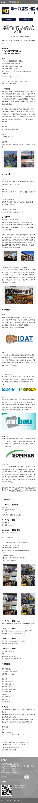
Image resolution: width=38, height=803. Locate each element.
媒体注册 (8, 19)
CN (2, 2)
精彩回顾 (26, 19)
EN (5, 2)
